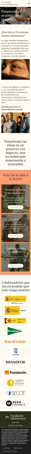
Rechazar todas (18, 448)
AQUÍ (3, 438)
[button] (29, 3)
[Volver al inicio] (10, 3)
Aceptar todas (6, 448)
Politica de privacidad (15, 425)
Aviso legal (15, 422)
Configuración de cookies (9, 451)
